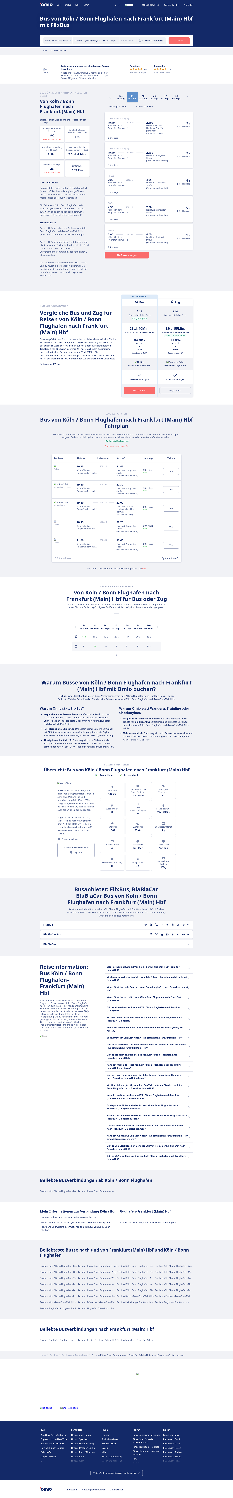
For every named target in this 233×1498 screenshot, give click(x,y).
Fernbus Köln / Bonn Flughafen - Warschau (176, 1265)
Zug (59, 5)
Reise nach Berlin (172, 1439)
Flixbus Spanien (79, 1439)
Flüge (76, 5)
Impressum (72, 1489)
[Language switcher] (131, 4)
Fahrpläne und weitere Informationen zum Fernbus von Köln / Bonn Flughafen (75, 1228)
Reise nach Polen (172, 1447)
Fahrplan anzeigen (52, 172)
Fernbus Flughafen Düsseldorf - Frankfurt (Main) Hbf (105, 1308)
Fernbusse (76, 1429)
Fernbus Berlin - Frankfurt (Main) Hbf (135, 1296)
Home (43, 1355)
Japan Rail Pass (171, 1434)
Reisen (166, 1429)
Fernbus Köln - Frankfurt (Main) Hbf (58, 1302)
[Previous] (75, 627)
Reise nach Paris (171, 1443)
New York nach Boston (52, 1447)
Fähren (86, 5)
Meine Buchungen (150, 5)
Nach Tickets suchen (52, 139)
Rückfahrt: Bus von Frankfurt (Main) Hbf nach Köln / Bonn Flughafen (76, 1222)
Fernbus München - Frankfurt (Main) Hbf (175, 1296)
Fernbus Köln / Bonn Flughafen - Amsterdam (139, 1278)
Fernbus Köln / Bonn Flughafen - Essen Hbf (61, 1296)
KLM (104, 1452)
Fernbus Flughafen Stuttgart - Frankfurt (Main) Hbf (66, 1308)
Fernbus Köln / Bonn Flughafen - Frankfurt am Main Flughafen (186, 1278)
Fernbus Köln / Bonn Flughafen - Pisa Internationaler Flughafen (148, 1290)
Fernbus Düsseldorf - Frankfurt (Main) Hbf (99, 1302)
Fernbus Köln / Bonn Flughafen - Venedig (61, 1278)
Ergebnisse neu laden (115, 446)
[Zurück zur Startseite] (48, 5)
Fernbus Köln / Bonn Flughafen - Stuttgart (137, 1265)
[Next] (187, 97)
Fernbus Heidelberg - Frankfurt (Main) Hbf (138, 1302)
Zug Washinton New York (54, 1439)
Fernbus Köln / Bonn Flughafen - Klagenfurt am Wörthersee (108, 1296)
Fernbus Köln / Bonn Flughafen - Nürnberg (61, 1272)
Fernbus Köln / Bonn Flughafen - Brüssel (60, 1284)
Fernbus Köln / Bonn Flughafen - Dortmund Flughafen (67, 1290)
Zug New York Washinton (54, 1434)
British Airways (110, 1443)
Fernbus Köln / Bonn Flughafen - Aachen (98, 1191)
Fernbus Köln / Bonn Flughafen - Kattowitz (138, 1284)
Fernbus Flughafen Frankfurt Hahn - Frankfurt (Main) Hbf (184, 1302)
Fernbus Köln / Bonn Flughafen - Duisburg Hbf (178, 1290)
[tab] (118, 106)
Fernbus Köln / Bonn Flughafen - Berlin (59, 1265)
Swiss (105, 1447)
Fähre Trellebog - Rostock (146, 1446)
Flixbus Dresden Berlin (83, 1447)
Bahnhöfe (46, 1452)
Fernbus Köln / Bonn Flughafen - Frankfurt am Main (66, 1191)
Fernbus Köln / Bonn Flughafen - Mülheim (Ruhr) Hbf (105, 1290)
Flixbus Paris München (83, 1452)
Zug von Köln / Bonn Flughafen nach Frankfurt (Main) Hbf (147, 1222)
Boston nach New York (52, 1443)
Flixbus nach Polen (81, 1434)
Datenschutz (116, 1489)
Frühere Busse (63, 558)
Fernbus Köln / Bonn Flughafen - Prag (97, 1272)
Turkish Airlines (110, 1439)
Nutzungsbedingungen (94, 1489)
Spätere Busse (169, 558)
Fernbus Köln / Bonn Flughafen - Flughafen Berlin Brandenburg (187, 1284)
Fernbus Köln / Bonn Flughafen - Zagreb (136, 1272)
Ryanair (106, 1434)
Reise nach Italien (172, 1452)
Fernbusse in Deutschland (74, 1355)
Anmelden (188, 5)
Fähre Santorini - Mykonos (146, 1434)
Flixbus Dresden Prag (82, 1443)
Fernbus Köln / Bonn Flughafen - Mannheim (177, 1272)
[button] (110, 40)
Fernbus (67, 5)
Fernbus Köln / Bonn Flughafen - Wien (97, 1278)
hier (144, 568)
